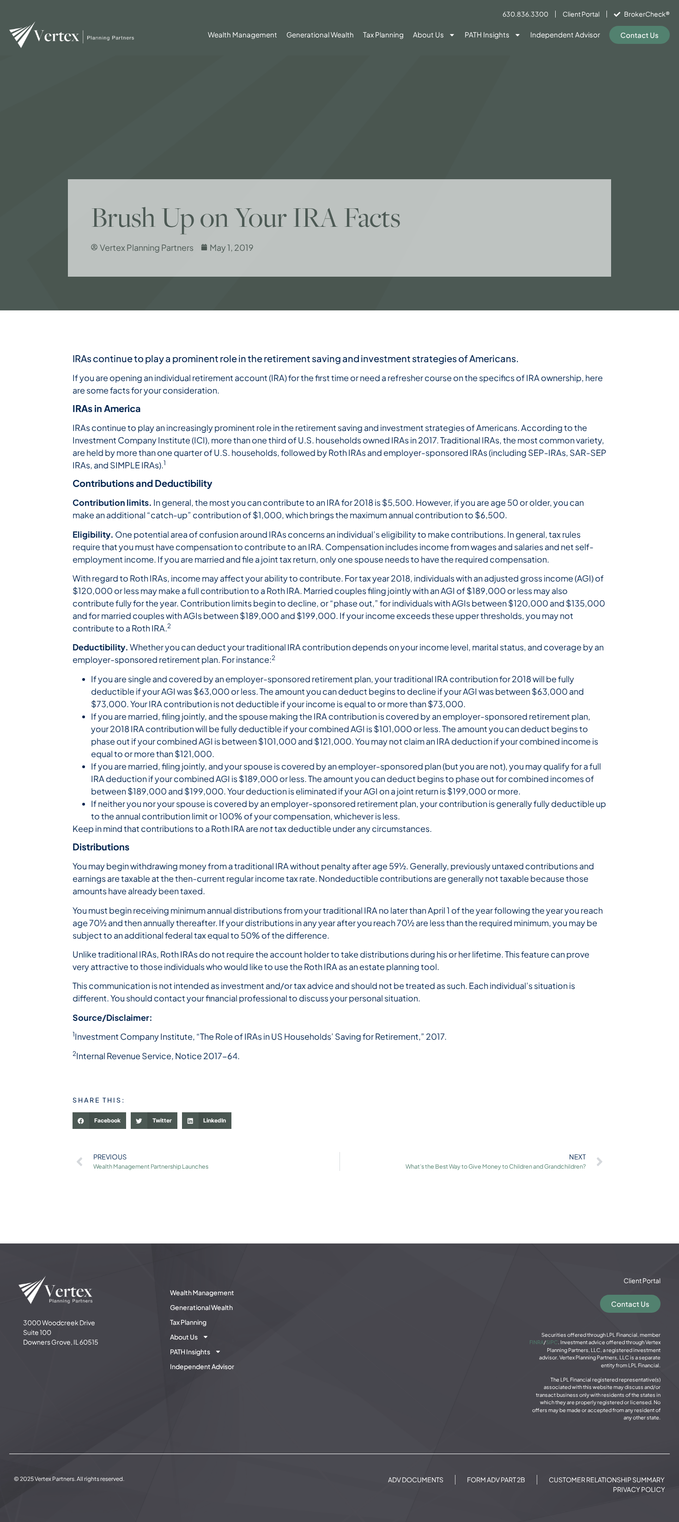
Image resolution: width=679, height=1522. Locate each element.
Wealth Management (242, 34)
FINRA (536, 1342)
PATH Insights (487, 34)
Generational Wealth (320, 34)
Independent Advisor (565, 34)
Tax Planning (383, 34)
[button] (99, 1120)
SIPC (552, 1342)
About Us (428, 34)
